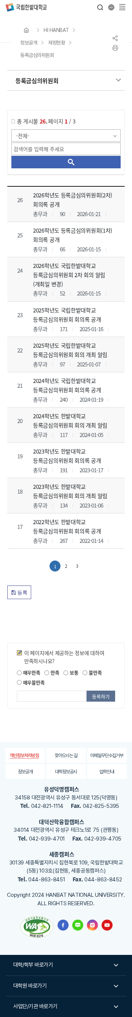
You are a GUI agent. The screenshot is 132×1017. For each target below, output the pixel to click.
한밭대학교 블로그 (77, 925)
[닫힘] (111, 7)
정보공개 (28, 43)
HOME (26, 30)
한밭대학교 (26, 7)
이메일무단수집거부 (106, 755)
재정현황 (56, 43)
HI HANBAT (56, 30)
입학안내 (106, 771)
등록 (21, 592)
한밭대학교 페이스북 (63, 925)
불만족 (94, 672)
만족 (54, 672)
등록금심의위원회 (37, 55)
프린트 (115, 47)
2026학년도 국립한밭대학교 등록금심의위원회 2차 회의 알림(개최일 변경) (69, 275)
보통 (73, 672)
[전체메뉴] (122, 7)
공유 (115, 38)
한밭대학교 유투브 (107, 925)
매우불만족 (33, 682)
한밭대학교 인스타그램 (92, 925)
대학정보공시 (66, 771)
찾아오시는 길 (66, 755)
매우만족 (31, 672)
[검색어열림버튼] (100, 7)
